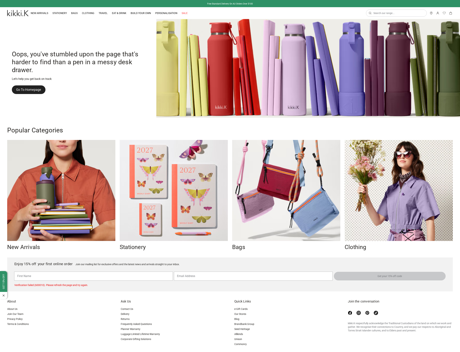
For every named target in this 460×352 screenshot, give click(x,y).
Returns (125, 319)
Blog (236, 319)
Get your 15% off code (390, 276)
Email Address (184, 271)
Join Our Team (15, 314)
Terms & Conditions (18, 324)
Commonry (240, 344)
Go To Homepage (28, 89)
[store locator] (431, 13)
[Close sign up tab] (3, 295)
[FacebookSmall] (350, 313)
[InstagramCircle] (358, 313)
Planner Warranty (130, 329)
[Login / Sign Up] (438, 13)
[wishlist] (444, 13)
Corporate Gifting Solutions (136, 339)
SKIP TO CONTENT (1, 31)
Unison (238, 339)
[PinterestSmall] (367, 313)
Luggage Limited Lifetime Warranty (140, 334)
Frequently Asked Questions (136, 324)
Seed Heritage (242, 329)
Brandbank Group (244, 324)
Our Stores (240, 314)
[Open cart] (450, 13)
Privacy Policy (15, 319)
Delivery (125, 314)
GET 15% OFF (3, 281)
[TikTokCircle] (376, 313)
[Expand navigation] (48, 13)
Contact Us (127, 309)
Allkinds (238, 334)
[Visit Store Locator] (431, 13)
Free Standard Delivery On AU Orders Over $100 (230, 4)
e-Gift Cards (241, 309)
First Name (23, 271)
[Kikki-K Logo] (18, 13)
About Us (12, 309)
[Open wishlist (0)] (444, 13)
